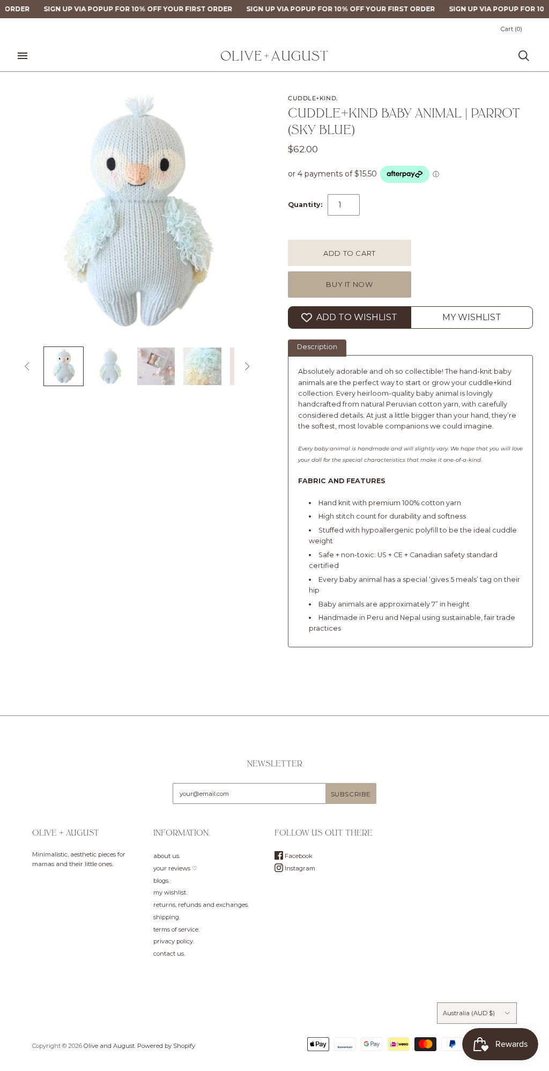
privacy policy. (173, 941)
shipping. (166, 917)
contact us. (169, 953)
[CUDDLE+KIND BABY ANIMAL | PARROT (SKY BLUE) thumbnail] (63, 366)
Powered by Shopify (166, 1046)
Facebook (298, 856)
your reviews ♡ (175, 868)
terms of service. (176, 929)
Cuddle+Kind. (313, 98)
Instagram (299, 868)
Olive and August (109, 1046)
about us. (166, 856)
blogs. (161, 880)
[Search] (524, 56)
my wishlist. (170, 892)
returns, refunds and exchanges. (201, 904)
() (511, 29)
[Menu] (22, 56)
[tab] (317, 348)
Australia (469, 1013)
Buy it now (349, 284)
